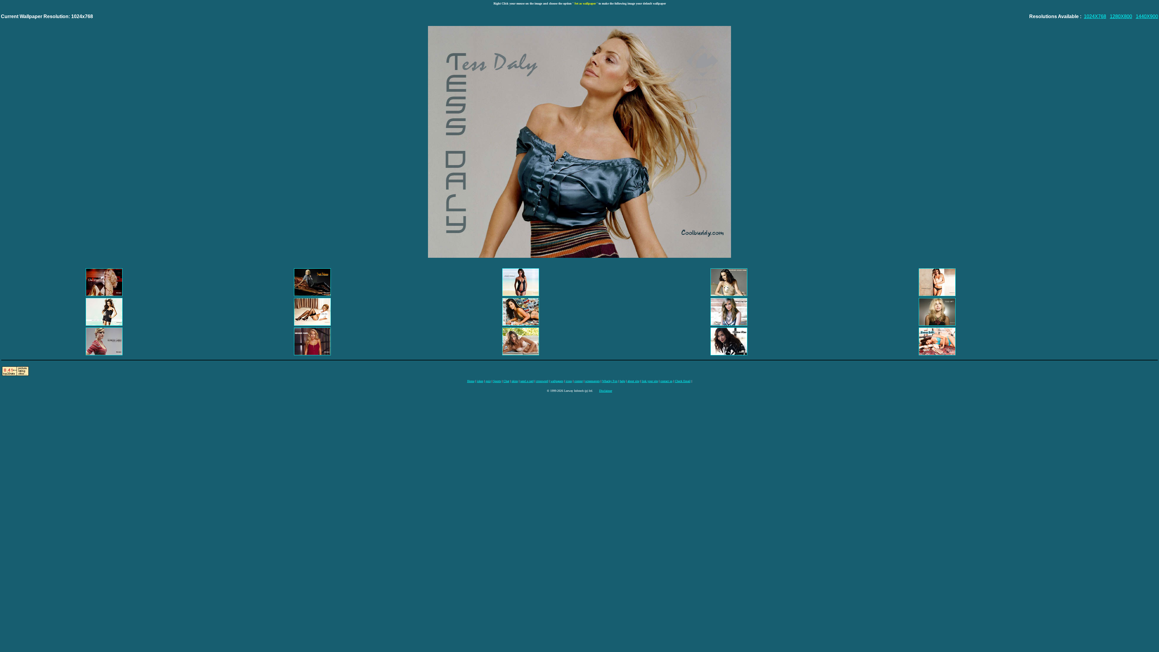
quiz (488, 381)
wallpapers (557, 381)
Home (470, 381)
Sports (497, 381)
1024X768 (1095, 16)
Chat (506, 381)
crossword (542, 381)
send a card (527, 381)
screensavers (592, 381)
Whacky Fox (610, 381)
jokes (480, 381)
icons (569, 381)
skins (515, 381)
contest (578, 381)
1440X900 (1147, 16)
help (622, 381)
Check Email (683, 381)
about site (633, 381)
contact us (666, 381)
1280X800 (1121, 16)
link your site (650, 381)
